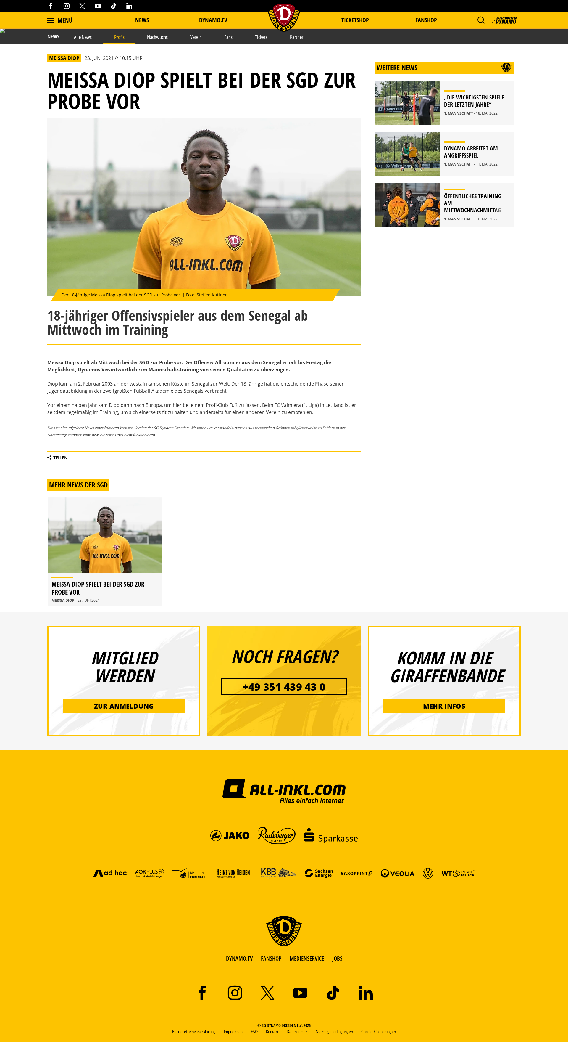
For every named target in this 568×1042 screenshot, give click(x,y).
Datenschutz (297, 1031)
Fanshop (426, 20)
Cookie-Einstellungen (378, 1031)
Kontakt (272, 1031)
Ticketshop (355, 20)
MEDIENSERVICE (307, 958)
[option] (105, 551)
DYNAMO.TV (213, 20)
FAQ (254, 1031)
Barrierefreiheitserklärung (194, 1031)
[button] (481, 20)
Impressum (233, 1031)
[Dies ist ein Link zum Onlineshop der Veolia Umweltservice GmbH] (398, 873)
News (142, 20)
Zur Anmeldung (124, 705)
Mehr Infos (444, 705)
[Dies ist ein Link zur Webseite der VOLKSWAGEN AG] (428, 873)
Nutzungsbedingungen (334, 1031)
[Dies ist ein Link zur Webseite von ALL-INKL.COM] (284, 791)
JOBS (337, 958)
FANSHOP (271, 958)
